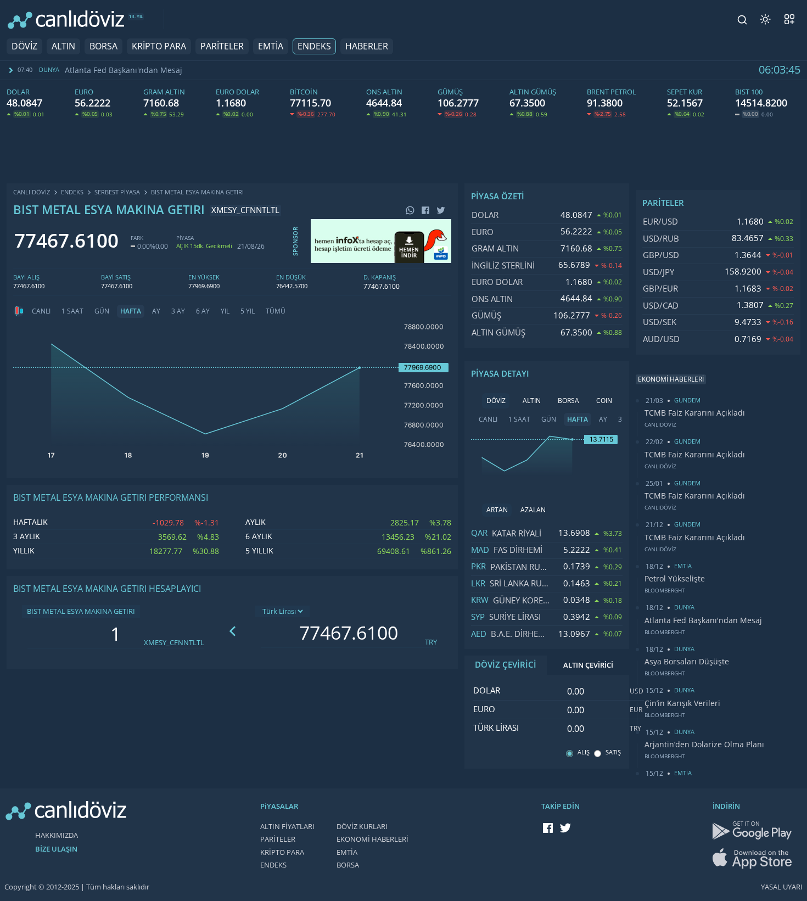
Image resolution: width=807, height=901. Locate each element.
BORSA (103, 46)
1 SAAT (72, 311)
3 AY (178, 311)
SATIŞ (613, 752)
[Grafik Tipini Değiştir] (18, 311)
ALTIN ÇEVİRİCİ (588, 665)
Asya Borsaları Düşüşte (687, 661)
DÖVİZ (24, 46)
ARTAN (497, 510)
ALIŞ (584, 752)
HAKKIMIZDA (56, 835)
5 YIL (247, 311)
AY (156, 311)
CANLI (41, 311)
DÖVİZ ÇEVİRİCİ (505, 665)
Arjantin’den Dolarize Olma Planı (704, 744)
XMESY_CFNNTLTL (174, 643)
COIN (604, 401)
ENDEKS (314, 46)
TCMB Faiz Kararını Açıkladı (695, 412)
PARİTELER (222, 46)
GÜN (101, 311)
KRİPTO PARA (159, 46)
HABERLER (366, 46)
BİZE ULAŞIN (56, 849)
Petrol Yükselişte (675, 578)
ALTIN (63, 46)
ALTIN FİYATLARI (287, 826)
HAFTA (130, 311)
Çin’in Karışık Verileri (682, 703)
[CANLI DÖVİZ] (66, 19)
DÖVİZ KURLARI (362, 826)
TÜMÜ (275, 311)
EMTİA (270, 46)
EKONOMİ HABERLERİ (372, 839)
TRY (431, 642)
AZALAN (533, 510)
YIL (225, 311)
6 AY (203, 311)
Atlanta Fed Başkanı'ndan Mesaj (123, 70)
